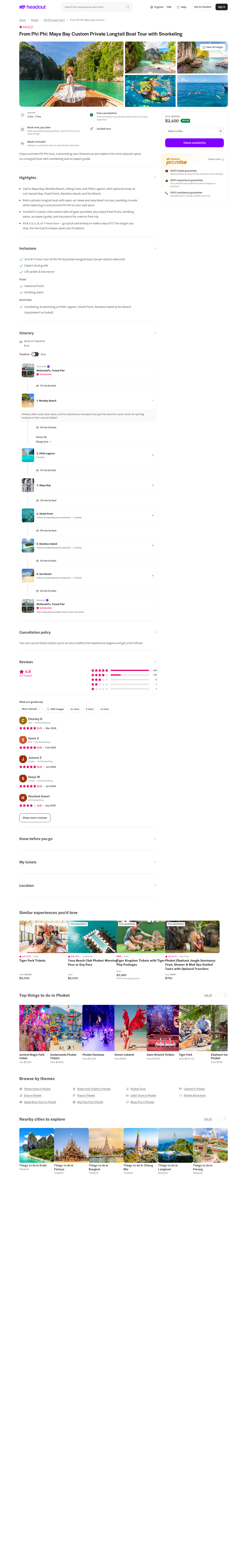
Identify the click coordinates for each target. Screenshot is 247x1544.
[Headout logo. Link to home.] (32, 7)
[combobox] (97, 7)
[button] (71, 74)
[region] (46, 937)
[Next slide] (225, 995)
